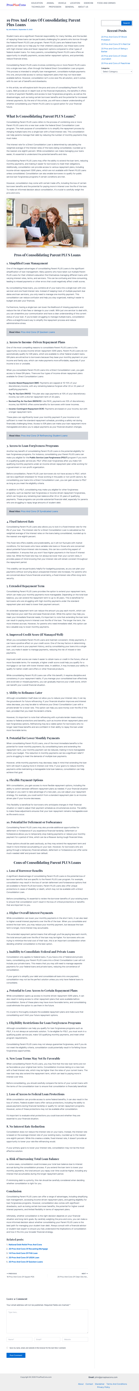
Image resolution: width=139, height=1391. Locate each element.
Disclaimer (99, 1384)
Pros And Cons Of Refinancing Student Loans (44, 435)
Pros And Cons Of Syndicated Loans (39, 511)
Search (126, 23)
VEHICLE (62, 3)
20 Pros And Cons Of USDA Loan (24, 1257)
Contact (89, 1384)
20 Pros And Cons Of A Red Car (115, 44)
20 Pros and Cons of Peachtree (115, 63)
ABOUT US (83, 7)
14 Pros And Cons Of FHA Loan (23, 1253)
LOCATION (75, 3)
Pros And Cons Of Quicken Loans (38, 332)
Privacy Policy (103, 1387)
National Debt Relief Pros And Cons (25, 1244)
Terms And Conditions (116, 1384)
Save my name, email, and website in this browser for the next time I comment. (38, 1348)
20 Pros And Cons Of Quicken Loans (26, 1262)
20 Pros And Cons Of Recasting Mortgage (28, 1249)
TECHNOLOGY (38, 7)
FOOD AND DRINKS (106, 3)
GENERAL (69, 7)
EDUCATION (37, 3)
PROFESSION (55, 7)
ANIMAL (50, 3)
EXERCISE (88, 3)
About (81, 1384)
